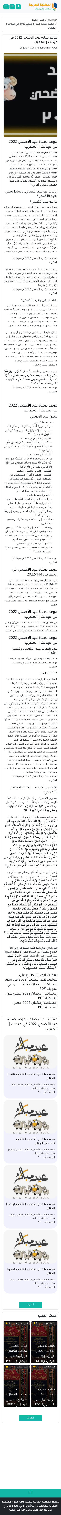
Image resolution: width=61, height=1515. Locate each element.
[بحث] (12, 6)
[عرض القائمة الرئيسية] (6, 6)
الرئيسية (52, 20)
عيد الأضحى (51, 207)
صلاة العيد (38, 20)
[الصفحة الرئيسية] (43, 6)
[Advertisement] (30, 1456)
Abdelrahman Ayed (47, 48)
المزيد (30, 1304)
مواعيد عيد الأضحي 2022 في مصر (30, 980)
